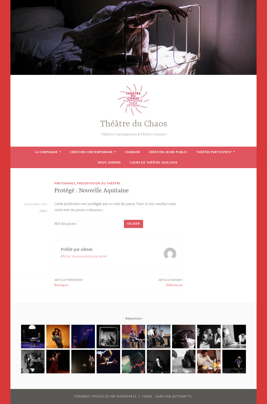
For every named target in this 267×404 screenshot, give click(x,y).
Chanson (132, 152)
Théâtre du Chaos (133, 124)
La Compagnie (46, 152)
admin (43, 211)
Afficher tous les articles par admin (84, 256)
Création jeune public (168, 152)
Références (171, 282)
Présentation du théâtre (99, 183)
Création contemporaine (91, 152)
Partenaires (64, 183)
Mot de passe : (66, 223)
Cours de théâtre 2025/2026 (153, 162)
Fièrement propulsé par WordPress (105, 396)
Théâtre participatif (214, 152)
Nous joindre (109, 162)
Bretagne (68, 282)
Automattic (182, 396)
